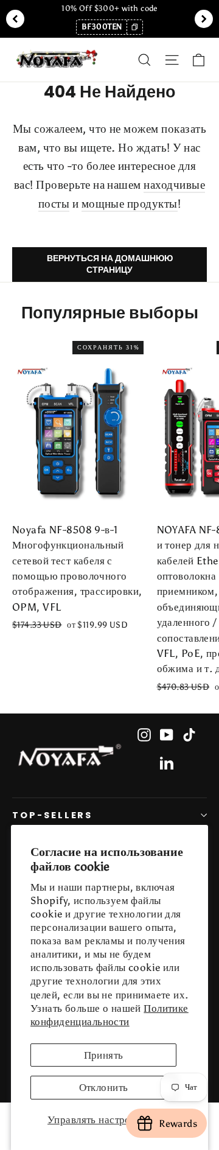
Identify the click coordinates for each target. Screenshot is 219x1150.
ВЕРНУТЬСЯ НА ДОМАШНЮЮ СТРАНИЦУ (110, 264)
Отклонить (103, 1087)
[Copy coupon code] (134, 27)
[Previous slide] (15, 19)
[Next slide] (204, 19)
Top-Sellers (52, 815)
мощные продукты (130, 204)
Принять (103, 1055)
